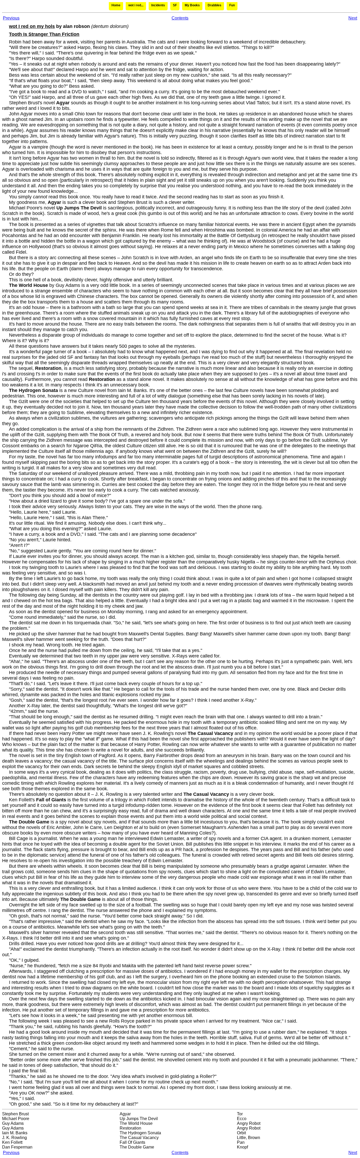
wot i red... (135, 5)
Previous (11, 18)
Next (352, 18)
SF (175, 5)
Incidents (158, 5)
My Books (192, 5)
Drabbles (214, 5)
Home (115, 5)
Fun (232, 5)
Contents (180, 18)
